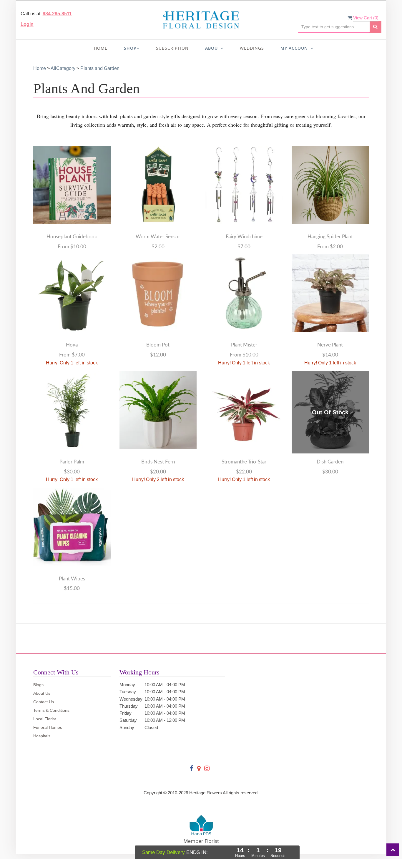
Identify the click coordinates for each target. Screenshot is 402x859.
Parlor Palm (71, 461)
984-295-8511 (57, 13)
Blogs (38, 684)
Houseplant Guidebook (71, 236)
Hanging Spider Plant (330, 236)
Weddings (252, 48)
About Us (41, 693)
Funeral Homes (47, 727)
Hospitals (41, 736)
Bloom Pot (158, 344)
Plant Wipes (72, 578)
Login (27, 24)
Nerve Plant (330, 344)
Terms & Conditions (51, 710)
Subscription (172, 48)
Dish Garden (330, 461)
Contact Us (43, 701)
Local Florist (44, 718)
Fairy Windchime (244, 236)
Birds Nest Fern (158, 461)
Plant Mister (244, 344)
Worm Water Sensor (158, 236)
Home (100, 48)
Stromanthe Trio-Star (244, 461)
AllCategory (63, 68)
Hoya (72, 344)
